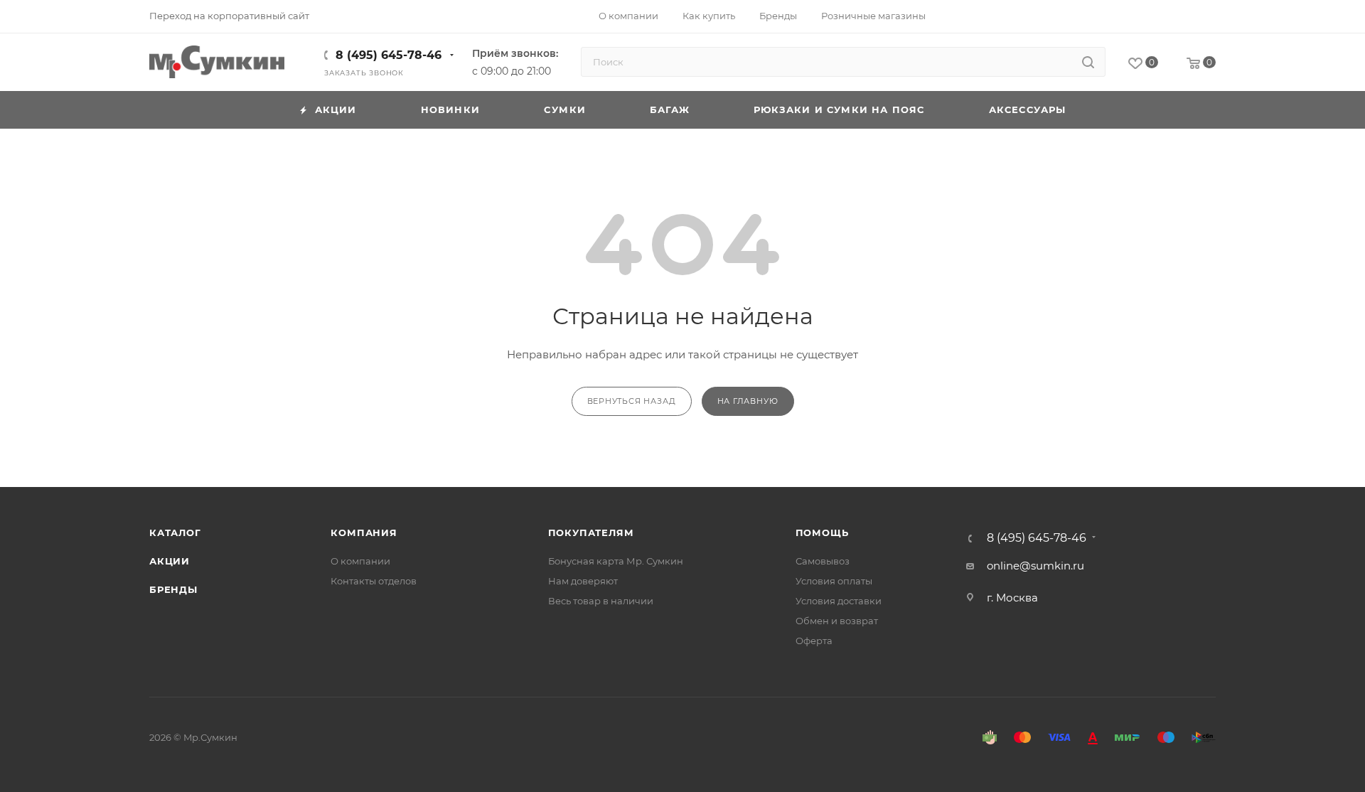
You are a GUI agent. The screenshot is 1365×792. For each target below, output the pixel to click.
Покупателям (591, 532)
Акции (169, 561)
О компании (360, 561)
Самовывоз (823, 561)
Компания (364, 532)
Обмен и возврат (837, 620)
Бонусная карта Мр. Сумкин (615, 561)
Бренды (173, 589)
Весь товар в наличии (600, 600)
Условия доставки (839, 600)
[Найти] (1088, 62)
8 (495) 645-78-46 (388, 55)
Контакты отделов (374, 581)
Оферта (814, 640)
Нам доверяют (583, 581)
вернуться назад (631, 401)
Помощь (822, 532)
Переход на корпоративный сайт (229, 15)
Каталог (175, 532)
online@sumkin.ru (1035, 565)
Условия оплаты (834, 581)
